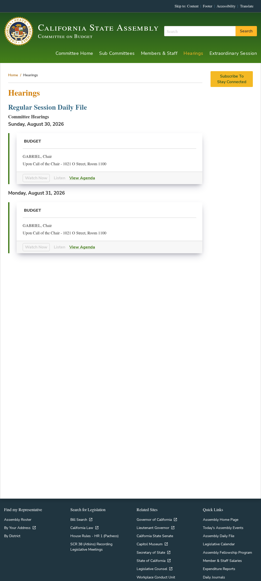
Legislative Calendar (219, 544)
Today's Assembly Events (223, 527)
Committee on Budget (65, 36)
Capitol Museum (150, 544)
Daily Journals (214, 577)
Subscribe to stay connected (231, 79)
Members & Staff (159, 53)
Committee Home (74, 53)
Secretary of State (151, 552)
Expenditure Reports (219, 568)
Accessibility (226, 6)
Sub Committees (117, 53)
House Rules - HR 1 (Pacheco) (94, 535)
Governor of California (154, 519)
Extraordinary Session (233, 53)
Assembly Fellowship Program (227, 552)
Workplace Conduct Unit (156, 577)
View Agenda (82, 178)
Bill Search (78, 519)
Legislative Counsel (152, 568)
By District (12, 535)
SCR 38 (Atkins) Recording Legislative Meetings (91, 546)
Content (193, 6)
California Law (81, 527)
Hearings (193, 53)
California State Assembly (98, 27)
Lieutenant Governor (153, 527)
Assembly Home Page (220, 519)
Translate (246, 6)
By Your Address (17, 527)
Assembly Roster (17, 519)
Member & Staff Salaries (222, 560)
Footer (207, 6)
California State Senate (155, 535)
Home (13, 75)
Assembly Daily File (218, 535)
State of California (151, 560)
